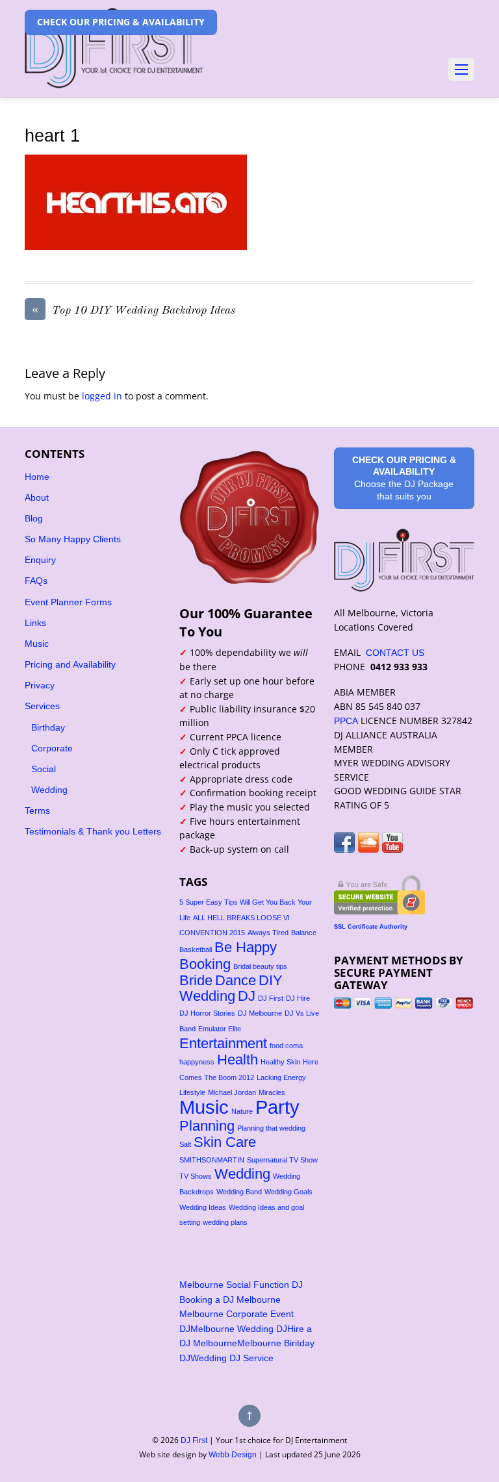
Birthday (48, 727)
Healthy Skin (280, 1062)
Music (37, 643)
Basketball (195, 949)
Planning (207, 1126)
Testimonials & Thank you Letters (93, 831)
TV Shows (195, 1176)
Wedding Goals (288, 1192)
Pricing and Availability (70, 664)
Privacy (40, 685)
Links (35, 623)
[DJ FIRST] (114, 73)
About (37, 497)
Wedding (49, 790)
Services (42, 706)
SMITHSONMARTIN (211, 1160)
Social (43, 769)
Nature (242, 1111)
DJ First (270, 998)
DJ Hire (298, 998)
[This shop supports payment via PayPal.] (404, 1003)
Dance (235, 980)
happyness (196, 1062)
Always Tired (268, 932)
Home (37, 476)
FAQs (36, 580)
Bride (195, 980)
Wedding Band (239, 1192)
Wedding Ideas (202, 1207)
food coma (286, 1045)
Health (237, 1059)
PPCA (346, 721)
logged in (102, 396)
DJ (246, 996)
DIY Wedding (231, 988)
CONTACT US (395, 652)
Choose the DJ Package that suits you (404, 478)
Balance (303, 932)
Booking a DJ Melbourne (230, 1299)
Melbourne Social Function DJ (241, 1284)
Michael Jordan (232, 1092)
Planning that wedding (271, 1128)
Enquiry (40, 560)
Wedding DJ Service (232, 1358)
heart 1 (52, 135)
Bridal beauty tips (260, 966)
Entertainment (223, 1043)
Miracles (272, 1092)
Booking (205, 964)
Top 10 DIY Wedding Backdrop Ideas (133, 309)
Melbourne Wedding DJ (238, 1329)
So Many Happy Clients (73, 539)
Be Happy (245, 947)
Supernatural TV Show (282, 1160)
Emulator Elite (219, 1029)
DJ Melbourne (260, 1013)
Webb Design (233, 1454)
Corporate (52, 748)
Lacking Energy (281, 1077)
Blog (34, 518)
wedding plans (225, 1222)
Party (277, 1107)
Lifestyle (192, 1092)
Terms (37, 810)
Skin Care (225, 1142)
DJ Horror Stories (207, 1013)
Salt (185, 1144)
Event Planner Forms (68, 602)
